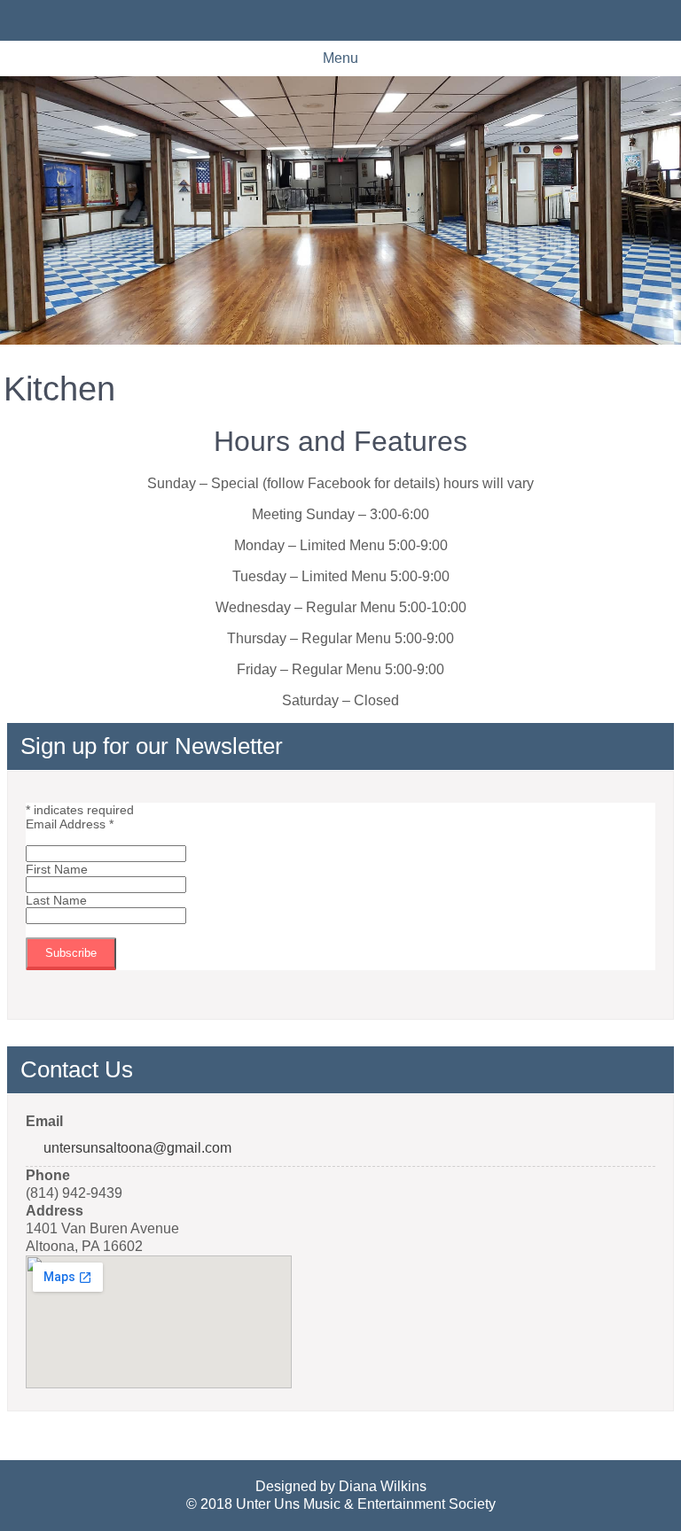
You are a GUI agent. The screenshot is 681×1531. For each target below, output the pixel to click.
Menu (340, 58)
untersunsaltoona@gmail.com (137, 1147)
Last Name (56, 900)
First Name (57, 869)
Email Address (70, 824)
